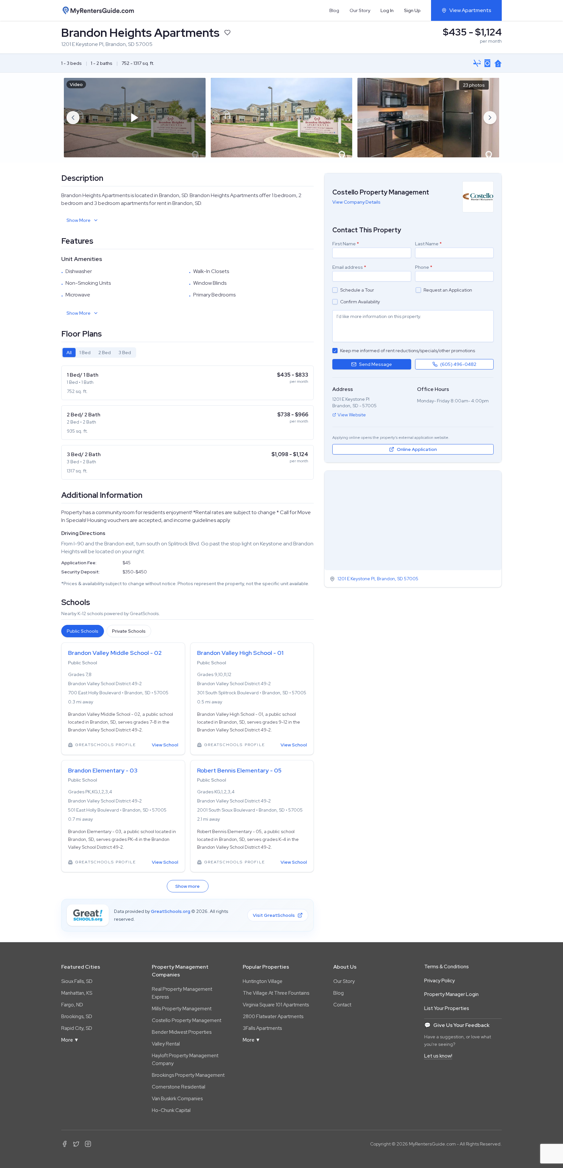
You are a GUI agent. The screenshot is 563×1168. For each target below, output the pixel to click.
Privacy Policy (439, 980)
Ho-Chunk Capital (171, 1110)
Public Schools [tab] (82, 631)
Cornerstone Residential (178, 1087)
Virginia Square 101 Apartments (276, 1005)
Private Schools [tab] (129, 631)
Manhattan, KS (76, 993)
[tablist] (98, 352)
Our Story (360, 10)
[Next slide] (490, 117)
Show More (78, 220)
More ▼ (70, 1040)
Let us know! (438, 1056)
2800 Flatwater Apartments (273, 1016)
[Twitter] (76, 1144)
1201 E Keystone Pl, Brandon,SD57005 (378, 579)
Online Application (417, 449)
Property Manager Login (451, 994)
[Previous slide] (72, 117)
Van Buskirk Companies (177, 1098)
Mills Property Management (181, 1008)
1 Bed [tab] (85, 352)
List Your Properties (446, 1008)
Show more (187, 886)
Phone (423, 267)
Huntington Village (262, 981)
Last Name (428, 244)
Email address (349, 267)
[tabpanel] (187, 423)
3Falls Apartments (262, 1028)
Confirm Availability (360, 302)
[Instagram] (88, 1144)
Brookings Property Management (188, 1075)
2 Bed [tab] (104, 352)
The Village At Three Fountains (276, 993)
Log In (387, 10)
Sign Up (412, 10)
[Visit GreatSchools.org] (88, 915)
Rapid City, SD (76, 1028)
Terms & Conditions (446, 966)
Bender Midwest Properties (181, 1032)
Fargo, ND (72, 1005)
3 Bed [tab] (125, 352)
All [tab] (69, 352)
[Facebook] (64, 1144)
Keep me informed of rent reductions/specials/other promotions (407, 350)
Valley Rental (166, 1044)
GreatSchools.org (170, 911)
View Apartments (470, 10)
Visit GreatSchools (274, 915)
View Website (352, 415)
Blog (334, 10)
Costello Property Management (186, 1020)
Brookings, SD (76, 1016)
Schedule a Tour (357, 290)
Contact (342, 1005)
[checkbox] (335, 290)
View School (165, 745)
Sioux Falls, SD (77, 981)
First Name (345, 244)
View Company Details (356, 202)
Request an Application (448, 290)
